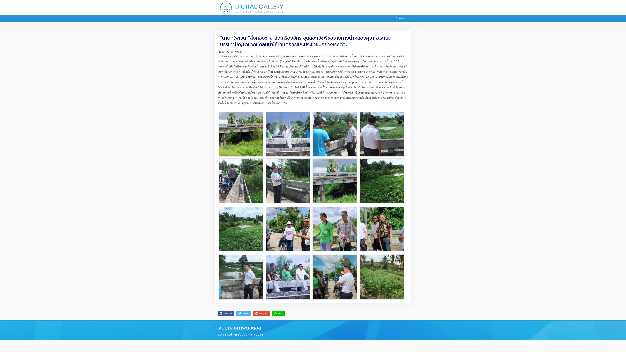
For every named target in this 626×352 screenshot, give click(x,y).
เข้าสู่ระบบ (400, 19)
